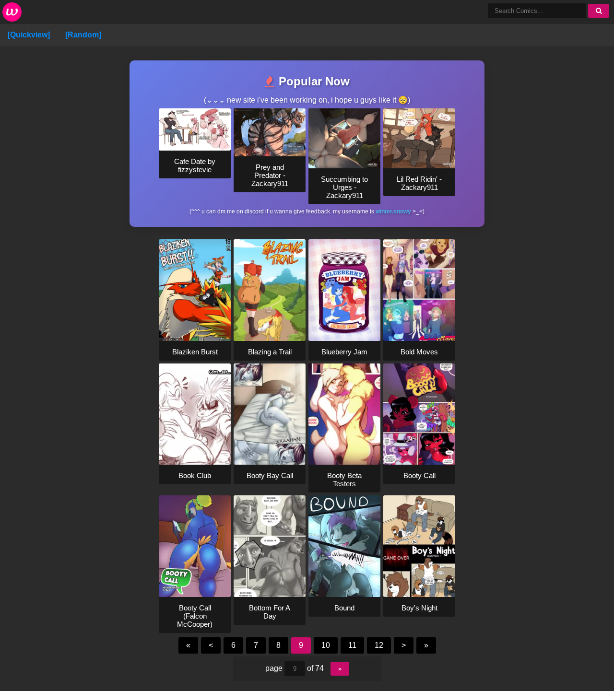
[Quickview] (29, 35)
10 (325, 645)
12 (379, 645)
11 (352, 645)
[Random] (83, 35)
